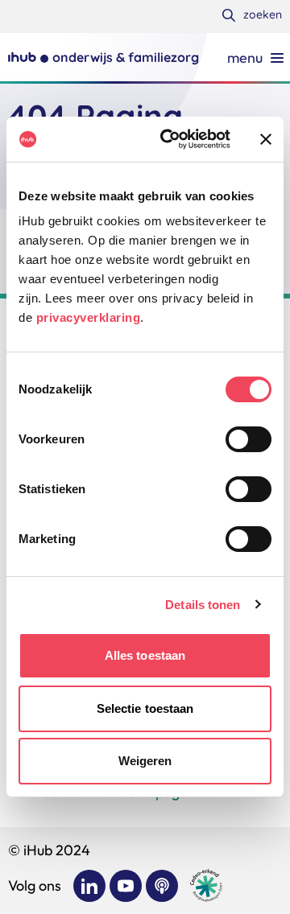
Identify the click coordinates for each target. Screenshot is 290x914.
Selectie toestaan (145, 708)
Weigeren (145, 761)
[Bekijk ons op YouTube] (126, 886)
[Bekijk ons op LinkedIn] (89, 886)
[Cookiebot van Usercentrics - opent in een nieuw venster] (170, 139)
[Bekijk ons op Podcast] (162, 886)
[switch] (248, 439)
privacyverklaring (88, 317)
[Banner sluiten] (265, 139)
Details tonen (202, 604)
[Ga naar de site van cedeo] (206, 885)
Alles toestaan (145, 655)
